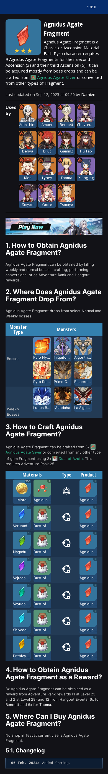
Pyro (58, 53)
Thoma (45, 704)
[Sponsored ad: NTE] (54, 233)
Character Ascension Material (71, 47)
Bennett (12, 704)
